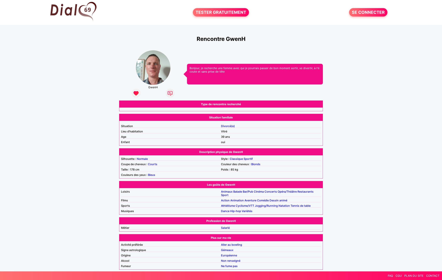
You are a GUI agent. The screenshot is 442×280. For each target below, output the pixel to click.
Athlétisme (228, 205)
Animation (237, 200)
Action (225, 200)
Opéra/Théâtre (287, 191)
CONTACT (432, 275)
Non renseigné (230, 260)
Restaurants (305, 191)
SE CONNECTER (368, 12)
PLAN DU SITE (414, 275)
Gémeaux (227, 250)
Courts (152, 164)
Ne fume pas (229, 266)
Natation (284, 205)
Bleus (151, 175)
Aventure (250, 200)
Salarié (225, 227)
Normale (142, 159)
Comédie (263, 200)
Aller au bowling (231, 244)
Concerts (271, 191)
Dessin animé (278, 200)
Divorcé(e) (228, 126)
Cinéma (259, 191)
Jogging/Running (266, 205)
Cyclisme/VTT (245, 205)
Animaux (227, 191)
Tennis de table (301, 205)
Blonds (255, 164)
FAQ (390, 275)
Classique (236, 159)
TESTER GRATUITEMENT (221, 12)
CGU (399, 275)
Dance (225, 211)
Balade (237, 191)
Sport (224, 195)
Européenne (229, 255)
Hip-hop (235, 211)
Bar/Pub (248, 191)
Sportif (248, 159)
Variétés (247, 211)
